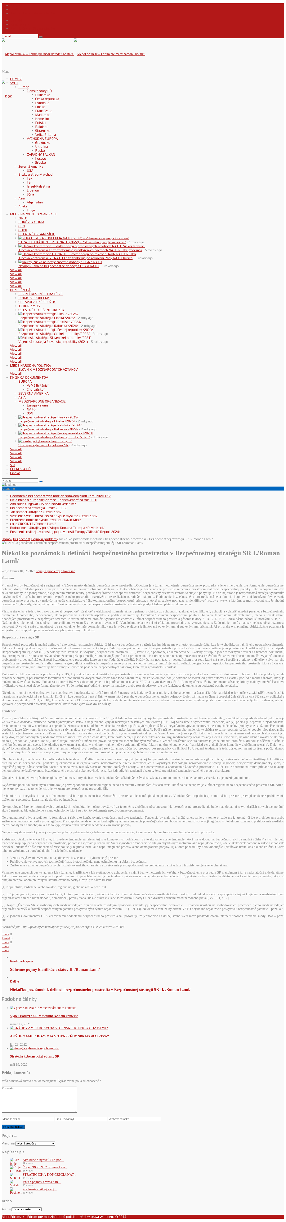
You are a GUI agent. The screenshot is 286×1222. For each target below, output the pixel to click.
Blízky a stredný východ (35, 174)
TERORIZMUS (29, 306)
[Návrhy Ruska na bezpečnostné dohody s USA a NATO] (60, 262)
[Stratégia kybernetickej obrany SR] (45, 441)
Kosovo (40, 159)
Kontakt (16, 5)
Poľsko (40, 123)
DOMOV (16, 79)
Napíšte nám (19, 9)
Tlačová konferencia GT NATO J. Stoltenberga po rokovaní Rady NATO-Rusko (75, 258)
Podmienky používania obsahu (32, 13)
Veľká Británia (45, 135)
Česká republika (47, 99)
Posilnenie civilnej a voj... (40, 1189)
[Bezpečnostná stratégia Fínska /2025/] (48, 314)
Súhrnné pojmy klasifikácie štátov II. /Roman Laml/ (55, 969)
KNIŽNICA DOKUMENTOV (29, 377)
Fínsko (40, 107)
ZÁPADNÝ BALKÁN (41, 155)
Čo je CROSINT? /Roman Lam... (45, 1167)
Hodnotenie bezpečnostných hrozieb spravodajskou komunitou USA (60, 496)
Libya (31, 210)
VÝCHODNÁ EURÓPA (42, 139)
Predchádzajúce (21, 961)
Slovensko (42, 131)
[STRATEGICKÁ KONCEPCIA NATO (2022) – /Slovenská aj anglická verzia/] (73, 238)
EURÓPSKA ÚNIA (31, 222)
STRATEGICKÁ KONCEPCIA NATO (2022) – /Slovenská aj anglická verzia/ (72, 242)
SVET (14, 83)
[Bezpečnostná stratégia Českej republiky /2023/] (55, 330)
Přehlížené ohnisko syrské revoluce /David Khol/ (45, 520)
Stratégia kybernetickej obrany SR (43, 445)
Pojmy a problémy (48, 571)
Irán (29, 182)
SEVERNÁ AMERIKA (33, 393)
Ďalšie (14, 981)
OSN (21, 226)
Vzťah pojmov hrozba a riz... (42, 1182)
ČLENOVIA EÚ (20, 469)
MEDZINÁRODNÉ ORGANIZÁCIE (33, 214)
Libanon (33, 190)
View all (16, 270)
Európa (23, 87)
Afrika (22, 206)
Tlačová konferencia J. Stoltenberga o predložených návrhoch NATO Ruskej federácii (80, 250)
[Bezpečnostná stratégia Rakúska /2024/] (50, 322)
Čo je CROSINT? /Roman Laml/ (33, 524)
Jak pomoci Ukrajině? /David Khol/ (36, 512)
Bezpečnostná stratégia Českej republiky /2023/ (54, 334)
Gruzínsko (42, 143)
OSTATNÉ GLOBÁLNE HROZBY (41, 310)
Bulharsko (42, 95)
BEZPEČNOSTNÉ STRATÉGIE (40, 294)
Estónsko (42, 103)
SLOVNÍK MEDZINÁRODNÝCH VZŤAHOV (48, 370)
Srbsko (40, 162)
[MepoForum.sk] (7, 96)
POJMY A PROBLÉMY (34, 298)
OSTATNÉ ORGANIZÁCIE (36, 234)
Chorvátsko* (36, 389)
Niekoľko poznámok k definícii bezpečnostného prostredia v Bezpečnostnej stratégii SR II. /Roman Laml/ (100, 989)
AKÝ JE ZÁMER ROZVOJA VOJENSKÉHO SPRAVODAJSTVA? (59, 1036)
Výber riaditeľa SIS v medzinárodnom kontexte (44, 1016)
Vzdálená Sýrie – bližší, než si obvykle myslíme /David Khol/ (54, 516)
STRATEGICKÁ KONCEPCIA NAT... (49, 1174)
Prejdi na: (8, 1143)
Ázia (21, 198)
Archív (6, 1209)
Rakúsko (41, 127)
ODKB (22, 230)
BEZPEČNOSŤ (20, 290)
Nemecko (42, 119)
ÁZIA (22, 397)
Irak (29, 178)
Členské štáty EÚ (39, 91)
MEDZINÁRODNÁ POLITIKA (30, 366)
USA (30, 170)
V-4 (12, 465)
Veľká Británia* (38, 385)
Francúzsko (43, 111)
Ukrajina (41, 147)
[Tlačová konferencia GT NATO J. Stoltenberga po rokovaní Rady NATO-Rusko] (77, 254)
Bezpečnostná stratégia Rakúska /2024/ (48, 326)
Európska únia (37, 405)
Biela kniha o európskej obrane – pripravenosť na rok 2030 (53, 500)
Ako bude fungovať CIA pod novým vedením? (43, 504)
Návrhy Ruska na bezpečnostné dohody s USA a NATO (58, 266)
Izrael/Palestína (38, 186)
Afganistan (35, 202)
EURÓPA (25, 381)
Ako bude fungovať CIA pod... (43, 1160)
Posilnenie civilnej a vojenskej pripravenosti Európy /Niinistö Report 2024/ (65, 532)
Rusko (40, 151)
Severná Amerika (30, 166)
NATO (22, 218)
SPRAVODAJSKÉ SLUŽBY (37, 302)
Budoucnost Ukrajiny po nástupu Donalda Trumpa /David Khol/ (57, 528)
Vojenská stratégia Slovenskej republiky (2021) (53, 342)
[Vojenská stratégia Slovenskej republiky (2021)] (54, 338)
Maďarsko (42, 115)
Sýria (30, 194)
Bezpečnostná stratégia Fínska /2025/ (46, 318)
